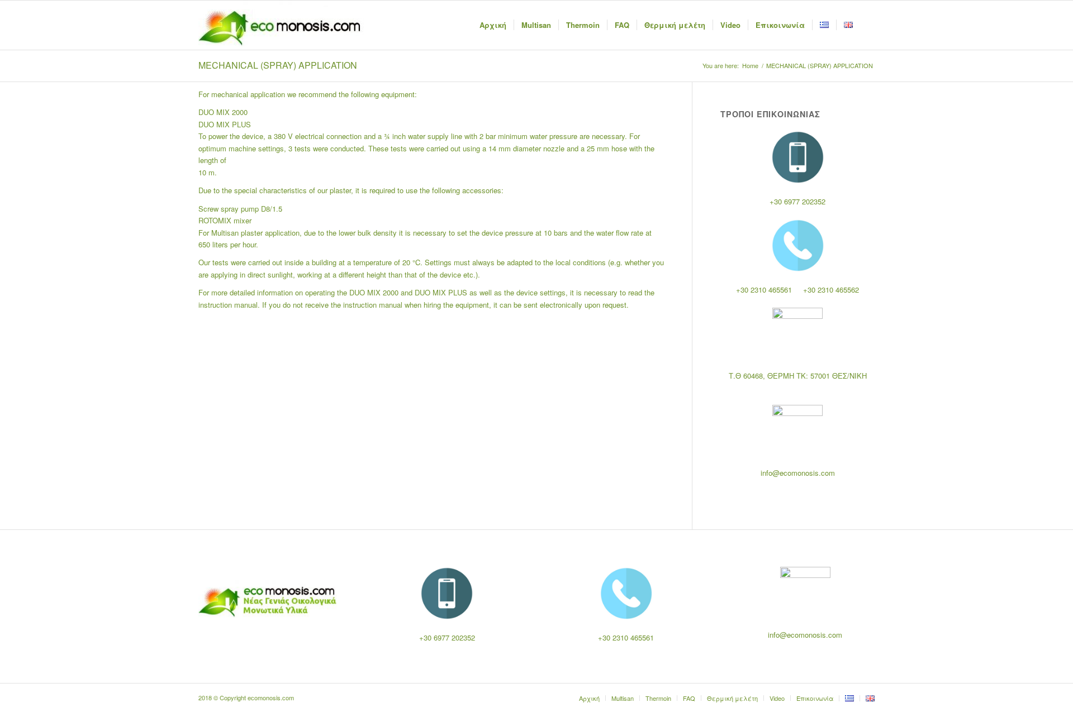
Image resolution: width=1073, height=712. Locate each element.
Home (750, 65)
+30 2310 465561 (764, 289)
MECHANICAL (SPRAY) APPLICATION (277, 65)
